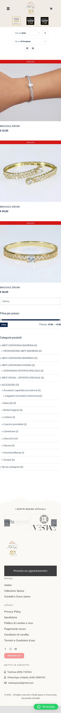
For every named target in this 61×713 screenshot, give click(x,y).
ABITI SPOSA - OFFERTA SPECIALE (21, 377)
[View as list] (33, 48)
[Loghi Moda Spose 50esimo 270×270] (30, 2)
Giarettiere (9, 431)
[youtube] (15, 649)
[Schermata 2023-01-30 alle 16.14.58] (16, 18)
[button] (7, 522)
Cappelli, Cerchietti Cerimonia (22, 396)
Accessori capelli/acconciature (20, 390)
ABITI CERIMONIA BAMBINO (18, 358)
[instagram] (10, 649)
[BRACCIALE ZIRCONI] (30, 90)
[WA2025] (45, 18)
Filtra (3, 325)
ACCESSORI (8, 384)
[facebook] (5, 649)
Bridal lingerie (11, 410)
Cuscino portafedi (13, 424)
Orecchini (8, 438)
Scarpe (7, 459)
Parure (7, 445)
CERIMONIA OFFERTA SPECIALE (21, 370)
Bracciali (8, 403)
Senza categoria (11, 467)
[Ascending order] (45, 33)
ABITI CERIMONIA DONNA (16, 365)
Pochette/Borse (12, 452)
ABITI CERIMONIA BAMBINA (18, 345)
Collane (7, 417)
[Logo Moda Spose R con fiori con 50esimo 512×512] (12, 542)
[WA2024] (30, 18)
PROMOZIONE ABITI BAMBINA (20, 351)
